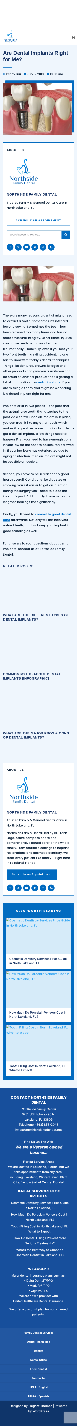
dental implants (48, 382)
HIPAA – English (39, 1387)
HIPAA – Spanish (38, 1396)
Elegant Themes (40, 1406)
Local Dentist (38, 1369)
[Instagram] (43, 888)
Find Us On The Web (38, 1142)
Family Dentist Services (38, 1332)
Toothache (38, 1378)
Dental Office (38, 1359)
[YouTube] (26, 888)
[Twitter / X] (18, 888)
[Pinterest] (34, 888)
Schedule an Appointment (32, 874)
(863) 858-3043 (46, 1124)
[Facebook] (10, 888)
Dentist (38, 1350)
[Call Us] (51, 888)
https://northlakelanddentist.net (38, 1130)
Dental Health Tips (38, 1341)
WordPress (41, 1411)
